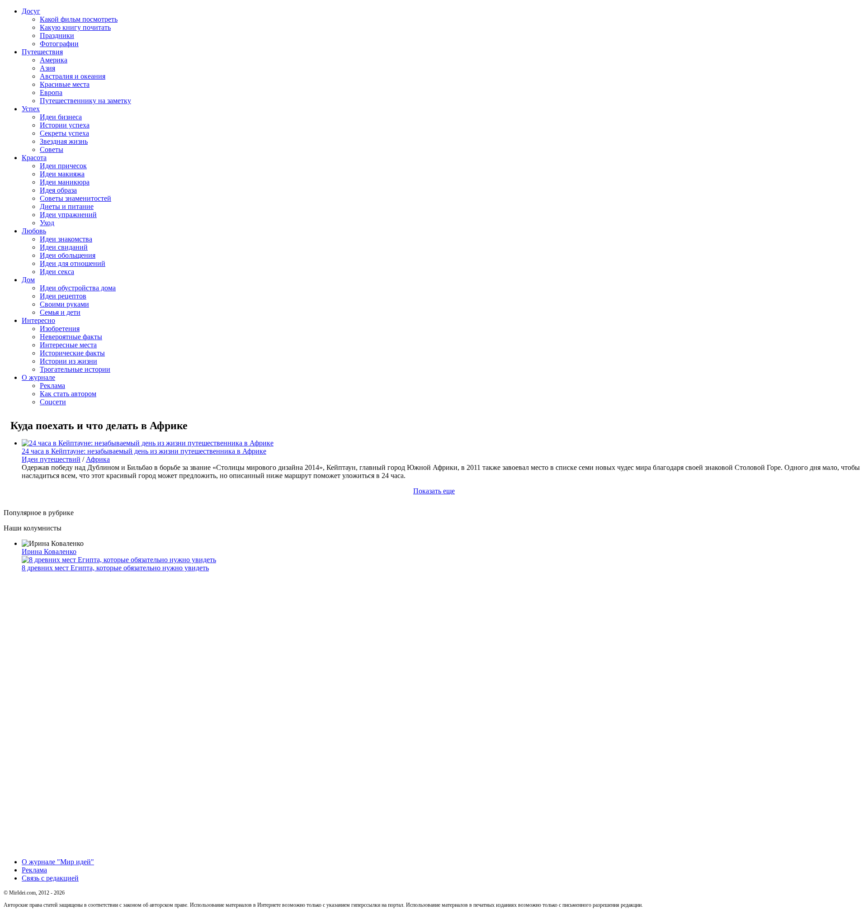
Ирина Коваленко (49, 551)
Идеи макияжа (62, 174)
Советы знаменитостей (75, 198)
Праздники (57, 35)
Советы (51, 149)
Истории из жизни (68, 361)
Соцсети (53, 402)
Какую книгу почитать (75, 27)
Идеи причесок (63, 166)
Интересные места (68, 345)
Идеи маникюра (65, 182)
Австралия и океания (72, 76)
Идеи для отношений (72, 263)
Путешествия (42, 52)
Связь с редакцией (50, 878)
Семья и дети (60, 312)
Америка (53, 60)
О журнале (38, 377)
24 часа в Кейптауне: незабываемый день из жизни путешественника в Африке (144, 451)
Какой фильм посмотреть (79, 19)
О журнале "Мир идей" (58, 862)
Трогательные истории (75, 369)
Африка (98, 459)
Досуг (31, 11)
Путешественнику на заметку (85, 100)
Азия (47, 68)
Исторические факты (72, 353)
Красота (34, 157)
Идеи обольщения (67, 255)
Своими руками (64, 304)
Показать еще (434, 491)
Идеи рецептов (63, 296)
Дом (28, 280)
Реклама (52, 385)
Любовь (34, 231)
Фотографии (59, 43)
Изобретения (60, 328)
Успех (31, 109)
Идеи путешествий (51, 459)
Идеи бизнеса (61, 117)
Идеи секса (57, 271)
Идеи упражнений (68, 214)
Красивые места (65, 84)
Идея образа (58, 190)
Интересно (38, 320)
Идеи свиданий (64, 247)
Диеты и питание (67, 206)
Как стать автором (68, 394)
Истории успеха (65, 125)
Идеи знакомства (66, 239)
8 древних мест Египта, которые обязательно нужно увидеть (115, 568)
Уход (47, 223)
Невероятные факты (71, 337)
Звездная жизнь (64, 141)
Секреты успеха (64, 133)
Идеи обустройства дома (78, 288)
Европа (51, 92)
